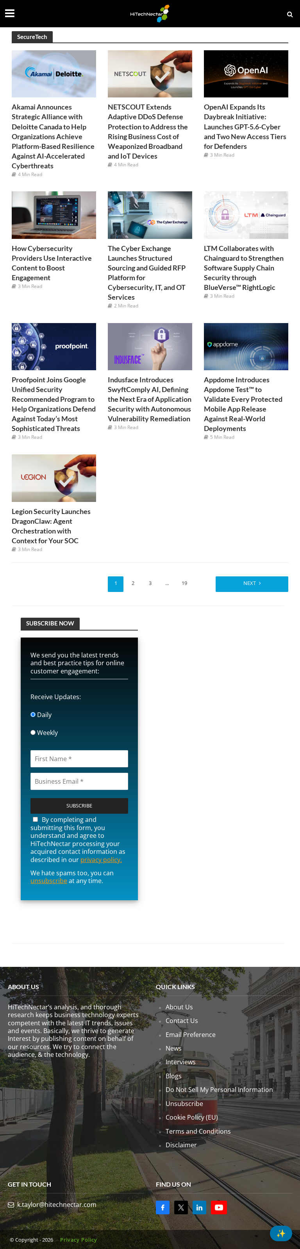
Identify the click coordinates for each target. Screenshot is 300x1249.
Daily (44, 714)
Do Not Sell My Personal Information (219, 1089)
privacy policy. (101, 859)
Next (249, 583)
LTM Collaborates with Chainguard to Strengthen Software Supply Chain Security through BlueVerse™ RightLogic (244, 267)
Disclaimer (181, 1145)
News (174, 1048)
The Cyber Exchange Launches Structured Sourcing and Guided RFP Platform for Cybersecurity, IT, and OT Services (147, 272)
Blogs (174, 1076)
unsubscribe (48, 880)
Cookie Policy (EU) (192, 1117)
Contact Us (182, 1020)
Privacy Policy (78, 1239)
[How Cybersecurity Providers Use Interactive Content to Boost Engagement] (54, 214)
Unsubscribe (184, 1103)
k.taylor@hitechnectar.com (56, 1204)
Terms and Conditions (198, 1131)
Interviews (181, 1062)
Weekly (47, 732)
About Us (179, 1006)
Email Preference (191, 1034)
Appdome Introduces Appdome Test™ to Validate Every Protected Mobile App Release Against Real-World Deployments (243, 404)
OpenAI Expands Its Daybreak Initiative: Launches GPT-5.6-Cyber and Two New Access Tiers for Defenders (245, 126)
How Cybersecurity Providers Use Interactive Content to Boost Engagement (52, 263)
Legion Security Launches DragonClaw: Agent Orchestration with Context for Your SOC (51, 526)
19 (184, 583)
